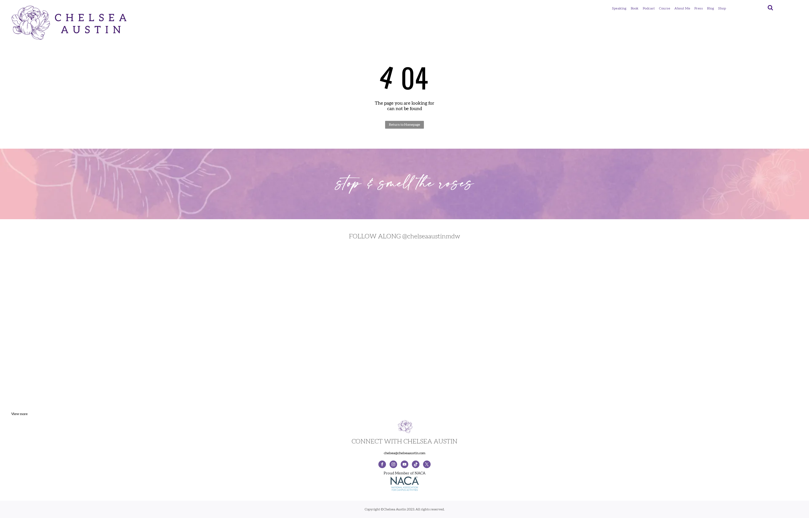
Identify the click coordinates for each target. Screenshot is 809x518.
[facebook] (382, 465)
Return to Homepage (404, 124)
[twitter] (427, 465)
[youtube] (404, 465)
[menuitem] (619, 8)
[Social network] (415, 465)
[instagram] (393, 465)
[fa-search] (770, 10)
